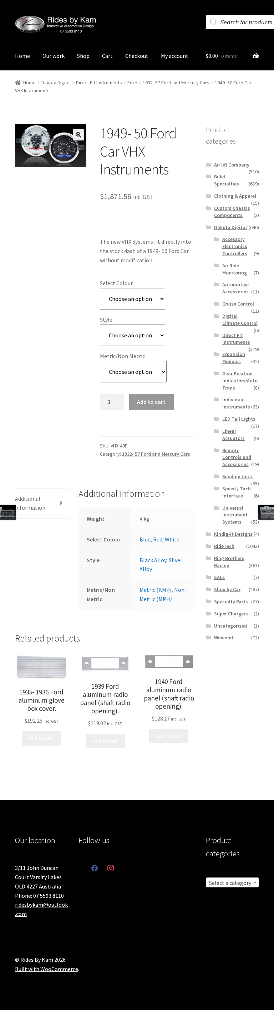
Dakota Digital (56, 82)
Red (157, 539)
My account (174, 55)
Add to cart (151, 401)
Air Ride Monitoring (234, 269)
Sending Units (238, 476)
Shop (83, 55)
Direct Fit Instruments (99, 82)
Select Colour (116, 283)
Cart (107, 55)
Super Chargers (231, 613)
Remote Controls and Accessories (236, 457)
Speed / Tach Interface (236, 492)
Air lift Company (231, 165)
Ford (132, 82)
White (172, 539)
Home (22, 55)
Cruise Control (238, 304)
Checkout (136, 55)
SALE (219, 577)
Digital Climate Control (240, 319)
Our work (53, 55)
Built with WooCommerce (46, 968)
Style (106, 319)
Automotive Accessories (235, 288)
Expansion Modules (233, 358)
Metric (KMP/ (155, 589)
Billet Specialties (226, 180)
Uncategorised (230, 626)
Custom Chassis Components (232, 211)
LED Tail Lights (238, 419)
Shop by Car (227, 589)
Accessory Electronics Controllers (234, 246)
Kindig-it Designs (233, 534)
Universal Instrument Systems (235, 515)
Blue (145, 539)
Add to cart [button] (41, 738)
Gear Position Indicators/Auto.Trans (240, 380)
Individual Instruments (236, 403)
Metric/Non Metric (122, 356)
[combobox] (232, 882)
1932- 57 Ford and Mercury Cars (176, 82)
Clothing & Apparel (235, 196)
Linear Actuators (233, 434)
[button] (78, 134)
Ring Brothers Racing (229, 562)
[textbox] (232, 883)
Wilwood (223, 637)
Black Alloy (152, 560)
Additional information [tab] (30, 503)
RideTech (224, 546)
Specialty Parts (231, 601)
